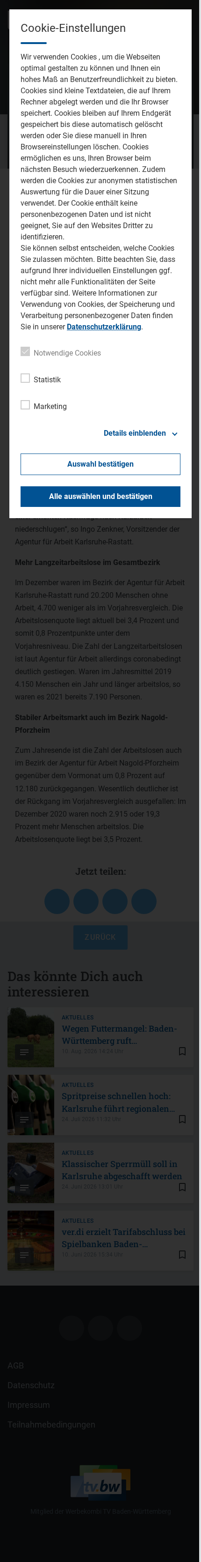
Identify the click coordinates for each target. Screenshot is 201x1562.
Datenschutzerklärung (104, 326)
